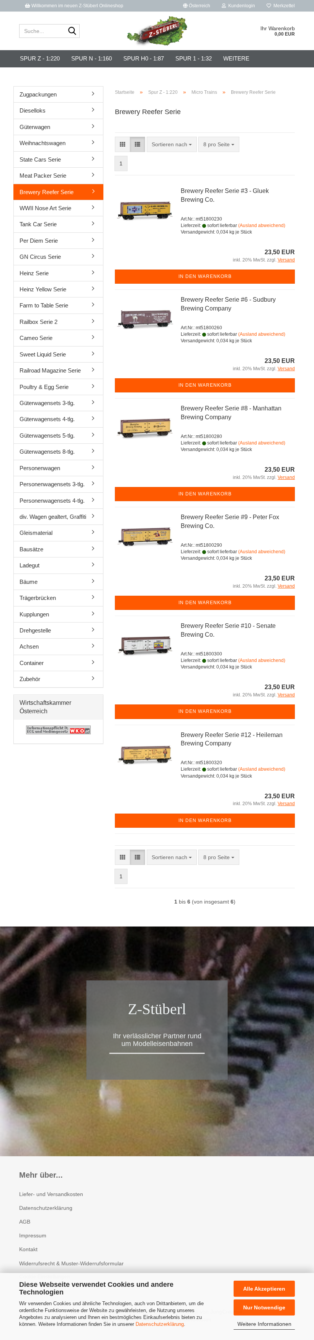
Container (32, 663)
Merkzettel (283, 5)
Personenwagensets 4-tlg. (52, 500)
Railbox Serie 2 (38, 322)
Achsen (29, 646)
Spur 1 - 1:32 (193, 58)
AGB (24, 1222)
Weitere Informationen (264, 1324)
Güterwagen (35, 127)
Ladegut (29, 565)
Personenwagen (40, 468)
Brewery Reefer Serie (47, 192)
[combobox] (172, 144)
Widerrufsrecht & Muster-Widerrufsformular (71, 1263)
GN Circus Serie (40, 256)
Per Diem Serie (39, 240)
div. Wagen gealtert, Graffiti (53, 516)
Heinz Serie (34, 273)
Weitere (236, 58)
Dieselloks (33, 110)
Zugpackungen (38, 94)
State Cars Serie (40, 159)
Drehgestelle (35, 630)
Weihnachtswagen (42, 143)
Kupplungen (34, 614)
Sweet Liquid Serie (43, 354)
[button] (196, 5)
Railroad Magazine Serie (50, 370)
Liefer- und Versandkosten (51, 1194)
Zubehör (30, 679)
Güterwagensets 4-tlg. (47, 419)
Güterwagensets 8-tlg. (47, 451)
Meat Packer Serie (43, 175)
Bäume (29, 581)
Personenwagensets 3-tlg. (52, 484)
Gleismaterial (36, 532)
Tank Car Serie (38, 224)
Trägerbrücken (38, 598)
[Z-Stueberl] (157, 31)
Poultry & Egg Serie (44, 387)
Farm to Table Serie (44, 305)
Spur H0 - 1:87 (143, 58)
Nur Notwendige (264, 1307)
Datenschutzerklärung (160, 1324)
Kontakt (28, 1249)
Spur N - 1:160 (91, 58)
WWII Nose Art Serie (45, 208)
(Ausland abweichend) (261, 225)
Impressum (32, 1235)
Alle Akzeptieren (264, 1289)
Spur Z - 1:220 (40, 58)
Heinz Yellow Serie (43, 289)
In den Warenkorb (205, 276)
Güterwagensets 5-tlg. (47, 435)
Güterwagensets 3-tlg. (47, 403)
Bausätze (31, 549)
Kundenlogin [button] (240, 5)
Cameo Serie (36, 338)
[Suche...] (72, 31)
